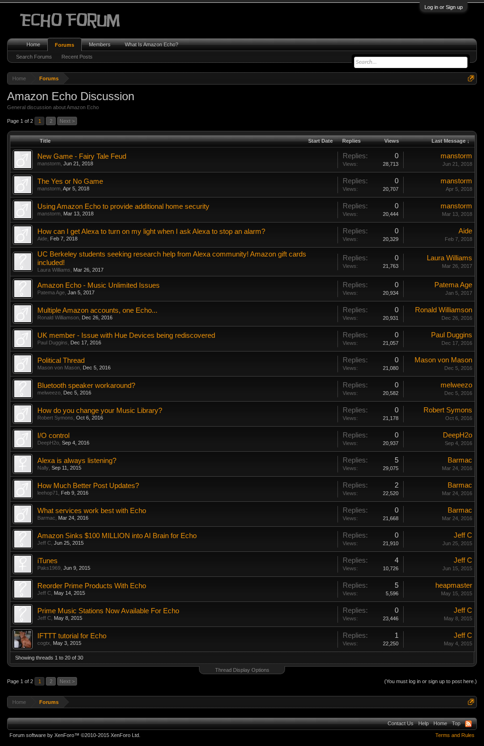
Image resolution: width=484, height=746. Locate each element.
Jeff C (44, 543)
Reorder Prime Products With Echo (91, 586)
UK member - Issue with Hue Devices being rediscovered (126, 335)
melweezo (48, 392)
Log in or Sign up (443, 7)
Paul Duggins (52, 342)
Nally (43, 468)
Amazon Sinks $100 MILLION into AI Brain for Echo (117, 536)
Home (33, 44)
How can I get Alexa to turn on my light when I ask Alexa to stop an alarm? (151, 231)
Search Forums (34, 57)
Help (423, 723)
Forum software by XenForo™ (74, 735)
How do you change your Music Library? (99, 410)
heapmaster (453, 585)
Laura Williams (53, 270)
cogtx (43, 643)
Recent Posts (77, 57)
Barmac (460, 460)
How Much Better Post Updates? (88, 485)
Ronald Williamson (58, 317)
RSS (468, 723)
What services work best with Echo (91, 510)
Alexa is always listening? (76, 460)
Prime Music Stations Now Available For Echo (108, 611)
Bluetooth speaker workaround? (86, 385)
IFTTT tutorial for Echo (71, 636)
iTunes (47, 561)
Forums (64, 45)
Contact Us (401, 723)
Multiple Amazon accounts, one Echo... (97, 310)
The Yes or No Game (70, 181)
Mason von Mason (58, 367)
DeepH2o (48, 443)
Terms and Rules (455, 735)
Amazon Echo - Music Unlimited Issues (98, 285)
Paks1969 (48, 568)
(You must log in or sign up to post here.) (430, 681)
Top (456, 723)
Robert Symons (55, 417)
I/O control (53, 435)
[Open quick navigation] (471, 78)
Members (100, 44)
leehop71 (47, 493)
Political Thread (61, 360)
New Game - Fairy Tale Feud (81, 156)
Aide (42, 238)
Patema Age (51, 292)
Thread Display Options (242, 670)
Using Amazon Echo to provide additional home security (123, 206)
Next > (67, 121)
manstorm (48, 163)
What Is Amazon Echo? (151, 44)
